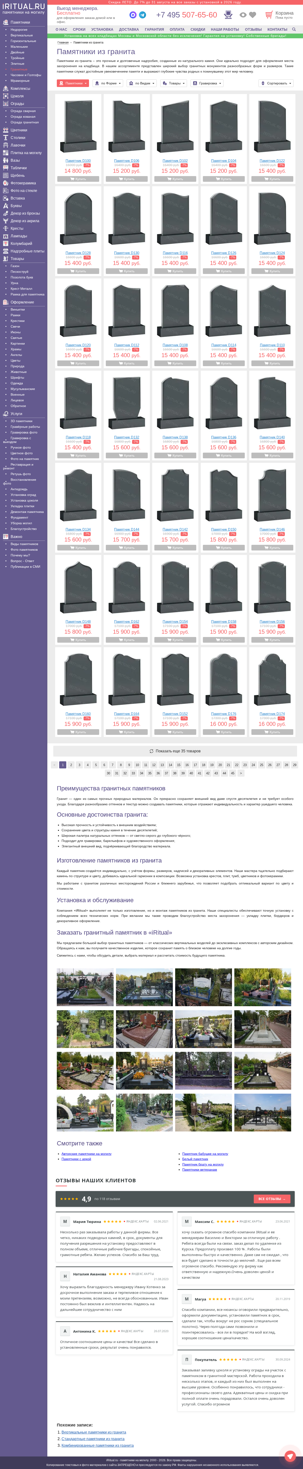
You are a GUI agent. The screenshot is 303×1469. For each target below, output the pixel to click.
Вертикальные (22, 35)
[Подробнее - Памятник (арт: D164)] (127, 692)
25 (261, 765)
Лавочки (18, 145)
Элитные (17, 63)
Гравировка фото (24, 432)
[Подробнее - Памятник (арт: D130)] (127, 231)
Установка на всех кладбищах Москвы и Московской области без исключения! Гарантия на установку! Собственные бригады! (175, 36)
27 (278, 765)
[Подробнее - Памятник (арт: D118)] (78, 415)
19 (212, 765)
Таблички (19, 168)
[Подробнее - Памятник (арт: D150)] (224, 508)
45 (232, 773)
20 (220, 765)
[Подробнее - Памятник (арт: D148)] (78, 600)
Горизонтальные (23, 41)
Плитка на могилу (26, 153)
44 (224, 773)
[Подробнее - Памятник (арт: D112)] (127, 323)
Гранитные (19, 69)
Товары (17, 259)
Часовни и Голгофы (26, 75)
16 (187, 765)
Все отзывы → (272, 1198)
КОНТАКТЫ (277, 29)
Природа (17, 366)
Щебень (18, 175)
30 (108, 773)
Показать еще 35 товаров (178, 751)
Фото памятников (24, 549)
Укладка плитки (22, 506)
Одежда (17, 383)
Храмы (16, 349)
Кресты (17, 228)
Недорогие (19, 29)
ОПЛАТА (177, 29)
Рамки (15, 315)
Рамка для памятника (28, 294)
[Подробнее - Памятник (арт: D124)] (272, 231)
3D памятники (21, 421)
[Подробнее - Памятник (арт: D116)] (175, 231)
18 (203, 765)
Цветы (15, 360)
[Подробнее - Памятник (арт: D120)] (78, 323)
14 (170, 765)
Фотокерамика (23, 183)
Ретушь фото (21, 474)
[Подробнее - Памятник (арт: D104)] (224, 139)
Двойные (17, 52)
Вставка (18, 198)
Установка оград (23, 495)
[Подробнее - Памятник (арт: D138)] (175, 415)
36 (158, 773)
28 (286, 765)
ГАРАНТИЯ (154, 29)
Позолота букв (22, 277)
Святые (16, 338)
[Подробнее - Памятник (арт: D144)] (127, 508)
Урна (14, 283)
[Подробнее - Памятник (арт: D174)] (272, 692)
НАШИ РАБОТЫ (225, 29)
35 (150, 773)
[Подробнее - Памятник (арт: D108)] (175, 323)
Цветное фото (22, 453)
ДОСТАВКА (129, 29)
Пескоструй (19, 271)
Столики (18, 138)
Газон (15, 266)
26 (270, 765)
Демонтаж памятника (27, 512)
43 (216, 773)
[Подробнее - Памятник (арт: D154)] (175, 600)
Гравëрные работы (25, 427)
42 (207, 773)
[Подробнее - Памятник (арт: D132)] (127, 415)
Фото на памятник (25, 459)
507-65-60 (186, 14)
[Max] (133, 14)
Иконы (16, 332)
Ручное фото (21, 447)
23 (245, 765)
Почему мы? (20, 555)
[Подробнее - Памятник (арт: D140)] (272, 415)
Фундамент (19, 517)
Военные (18, 394)
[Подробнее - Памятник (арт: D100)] (78, 139)
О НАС (61, 29)
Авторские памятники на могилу (86, 1154)
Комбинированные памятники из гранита (98, 1445)
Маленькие (19, 46)
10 (137, 765)
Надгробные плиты (28, 251)
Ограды (17, 104)
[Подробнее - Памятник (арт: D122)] (272, 139)
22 (236, 765)
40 (191, 773)
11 (145, 765)
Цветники (19, 130)
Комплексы (20, 89)
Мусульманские (23, 389)
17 (195, 765)
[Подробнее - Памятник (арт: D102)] (175, 139)
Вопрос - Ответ (22, 561)
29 (294, 765)
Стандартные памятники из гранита (93, 1439)
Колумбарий (21, 244)
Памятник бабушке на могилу (205, 1154)
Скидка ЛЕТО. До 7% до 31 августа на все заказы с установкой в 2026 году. (175, 2)
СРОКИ (79, 29)
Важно (16, 537)
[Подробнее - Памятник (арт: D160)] (78, 692)
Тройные (17, 58)
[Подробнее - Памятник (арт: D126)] (224, 231)
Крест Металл (21, 288)
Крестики (18, 321)
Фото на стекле (24, 191)
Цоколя (17, 96)
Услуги (16, 414)
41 (199, 773)
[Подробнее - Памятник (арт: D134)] (78, 508)
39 (183, 773)
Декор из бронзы (25, 213)
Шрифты (17, 377)
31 (116, 773)
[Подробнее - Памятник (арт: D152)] (175, 692)
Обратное (18, 406)
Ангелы (16, 355)
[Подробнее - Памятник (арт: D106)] (127, 139)
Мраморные (20, 80)
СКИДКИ (198, 29)
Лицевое (17, 400)
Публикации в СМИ (25, 566)
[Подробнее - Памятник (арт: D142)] (175, 508)
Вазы (15, 160)
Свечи (15, 326)
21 (228, 765)
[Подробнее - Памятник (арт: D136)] (224, 415)
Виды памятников (24, 544)
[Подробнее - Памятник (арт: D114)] (224, 323)
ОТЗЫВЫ (253, 29)
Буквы (16, 206)
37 (166, 773)
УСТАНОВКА (102, 29)
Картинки (18, 343)
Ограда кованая (23, 116)
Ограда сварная (23, 111)
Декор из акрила (25, 221)
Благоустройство (24, 529)
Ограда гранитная (25, 122)
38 (174, 773)
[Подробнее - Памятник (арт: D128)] (78, 231)
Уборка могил (21, 523)
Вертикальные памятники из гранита (94, 1432)
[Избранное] (252, 14)
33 (133, 773)
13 (162, 765)
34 (141, 773)
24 (253, 765)
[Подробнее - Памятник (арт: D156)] (272, 600)
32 (125, 773)
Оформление (22, 302)
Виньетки (18, 309)
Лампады (19, 236)
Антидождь (19, 489)
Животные (19, 372)
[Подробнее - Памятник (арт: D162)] (127, 600)
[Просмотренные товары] (243, 14)
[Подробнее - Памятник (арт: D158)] (224, 600)
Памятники (20, 22)
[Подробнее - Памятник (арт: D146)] (272, 508)
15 (178, 765)
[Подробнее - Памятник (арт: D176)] (224, 692)
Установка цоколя (24, 500)
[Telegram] (142, 14)
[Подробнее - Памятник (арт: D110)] (272, 323)
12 (154, 765)
